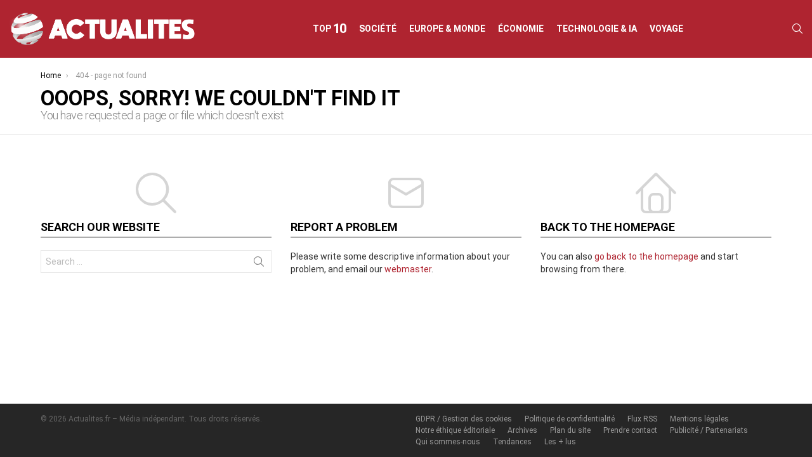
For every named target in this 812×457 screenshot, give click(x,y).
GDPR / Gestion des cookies (464, 418)
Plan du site (570, 430)
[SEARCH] (797, 28)
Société (377, 28)
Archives (522, 430)
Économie (521, 28)
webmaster (407, 269)
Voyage (666, 28)
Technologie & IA (596, 28)
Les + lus (560, 441)
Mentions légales (699, 418)
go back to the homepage (646, 256)
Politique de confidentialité (570, 418)
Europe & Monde (447, 28)
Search (259, 264)
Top (330, 28)
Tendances (512, 441)
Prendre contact (630, 430)
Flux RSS (642, 418)
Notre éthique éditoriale (455, 430)
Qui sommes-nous (448, 441)
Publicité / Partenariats (709, 430)
